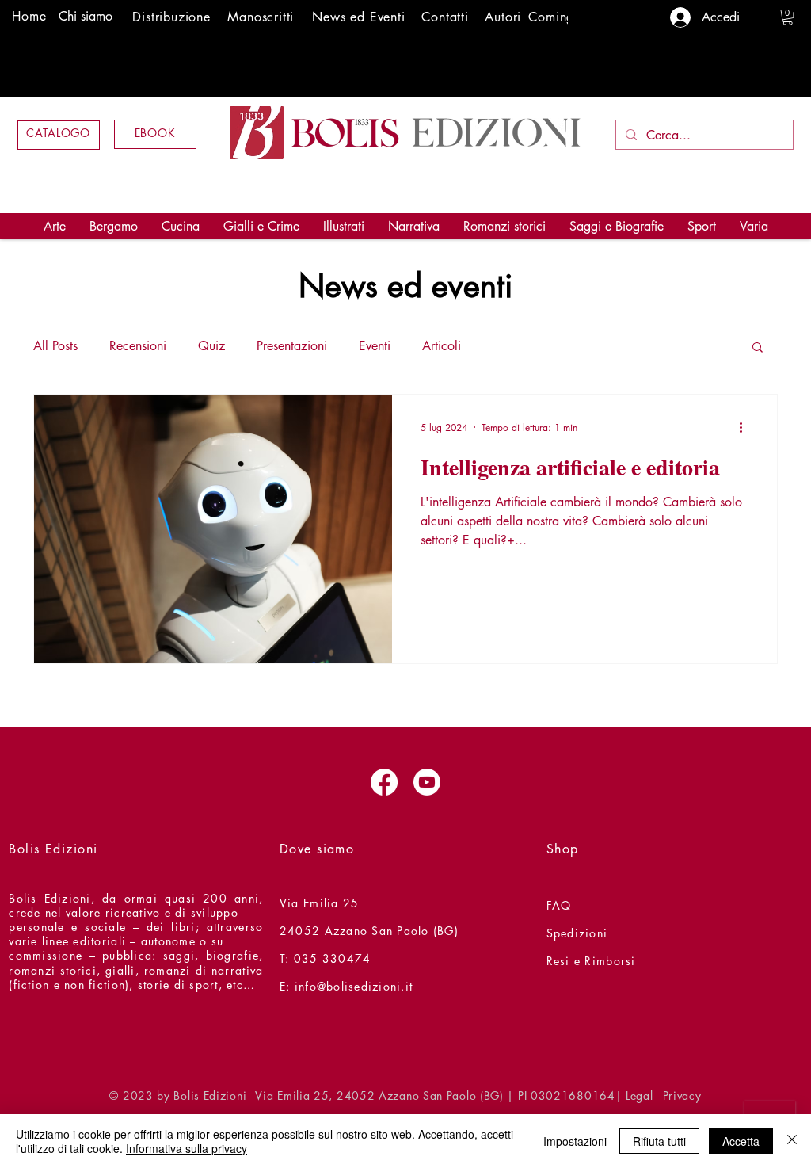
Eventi (374, 346)
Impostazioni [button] (575, 1141)
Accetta (741, 1141)
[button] (788, 17)
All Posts (55, 346)
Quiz (211, 346)
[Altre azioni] (746, 427)
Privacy (682, 1095)
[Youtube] (426, 782)
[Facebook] (384, 782)
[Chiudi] (791, 1141)
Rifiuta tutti (659, 1141)
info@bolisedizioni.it (354, 986)
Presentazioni (292, 346)
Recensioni (137, 346)
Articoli (441, 346)
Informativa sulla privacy (186, 1148)
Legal (639, 1095)
